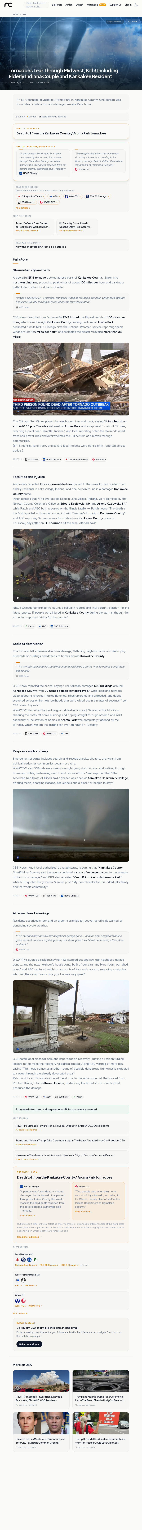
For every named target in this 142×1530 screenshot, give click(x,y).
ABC (56, 196)
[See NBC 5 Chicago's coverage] (29, 1259)
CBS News (28, 202)
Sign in (128, 4)
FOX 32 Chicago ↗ (49, 1265)
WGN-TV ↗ (20, 1306)
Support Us (115, 4)
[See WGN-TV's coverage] (17, 1300)
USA (25, 14)
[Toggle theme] (136, 5)
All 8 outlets (23, 208)
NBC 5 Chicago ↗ (69, 1265)
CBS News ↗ (30, 1285)
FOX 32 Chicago (99, 196)
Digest (79, 4)
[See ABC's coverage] (17, 1280)
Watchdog (96, 4)
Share (134, 21)
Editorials (57, 4)
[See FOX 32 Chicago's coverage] (23, 1259)
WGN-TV (75, 196)
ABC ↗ (18, 1285)
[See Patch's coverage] (35, 1259)
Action (69, 4)
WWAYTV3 (51, 202)
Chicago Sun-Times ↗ (26, 1265)
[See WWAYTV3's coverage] (23, 1300)
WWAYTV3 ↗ (35, 1306)
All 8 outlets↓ (20, 1313)
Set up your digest (29, 1344)
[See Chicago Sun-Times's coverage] (17, 1259)
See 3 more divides (28, 1236)
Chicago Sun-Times (33, 196)
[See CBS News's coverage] (23, 1280)
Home (16, 14)
